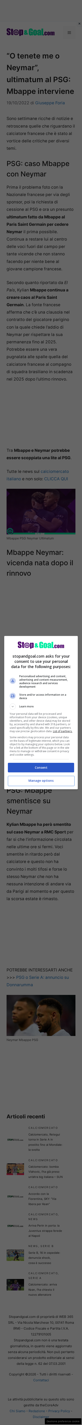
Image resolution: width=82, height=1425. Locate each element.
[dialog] (41, 712)
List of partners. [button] (62, 731)
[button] (41, 706)
